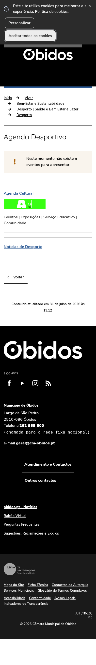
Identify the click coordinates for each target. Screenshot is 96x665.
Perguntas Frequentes (21, 524)
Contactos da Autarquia (70, 584)
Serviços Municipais (19, 590)
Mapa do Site (14, 584)
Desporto (24, 114)
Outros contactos (40, 480)
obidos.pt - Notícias (20, 506)
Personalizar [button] (19, 23)
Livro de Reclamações (19, 569)
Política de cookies (51, 11)
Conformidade (40, 598)
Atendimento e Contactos (48, 464)
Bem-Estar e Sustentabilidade (40, 103)
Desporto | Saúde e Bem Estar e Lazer (47, 109)
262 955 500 (47, 429)
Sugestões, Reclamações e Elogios (31, 533)
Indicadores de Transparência (26, 603)
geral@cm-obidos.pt (35, 443)
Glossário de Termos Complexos (62, 590)
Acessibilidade (14, 598)
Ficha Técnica (38, 584)
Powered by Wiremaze (83, 615)
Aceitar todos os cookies (30, 36)
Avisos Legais (65, 598)
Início (8, 97)
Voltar (19, 277)
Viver (29, 97)
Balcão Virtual (15, 515)
